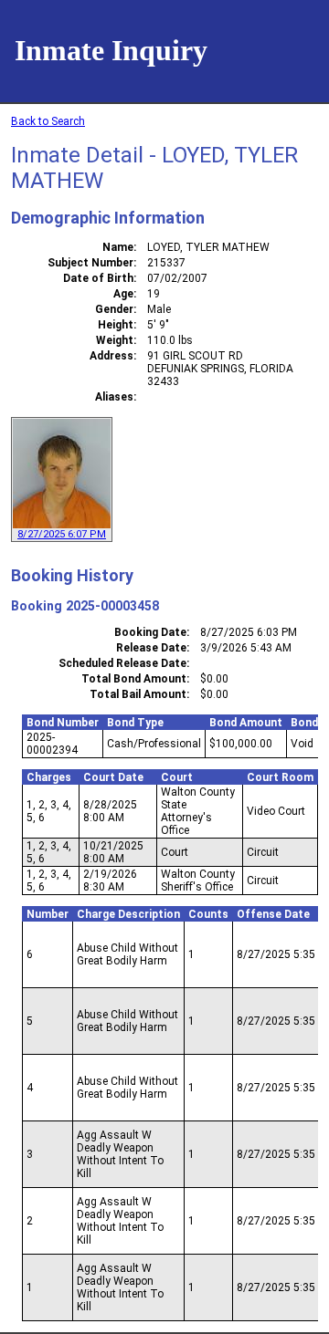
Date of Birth (98, 278)
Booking (36, 606)
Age (123, 293)
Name (117, 247)
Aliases (114, 397)
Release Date (151, 647)
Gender (114, 309)
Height (115, 324)
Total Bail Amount (138, 694)
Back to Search (48, 121)
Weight (114, 340)
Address (111, 355)
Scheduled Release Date (122, 663)
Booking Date (150, 632)
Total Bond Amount (133, 678)
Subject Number (90, 262)
